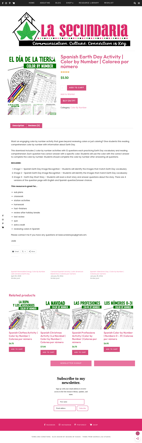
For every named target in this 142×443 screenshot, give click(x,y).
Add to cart (76, 88)
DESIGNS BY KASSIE (73, 437)
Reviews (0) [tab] (34, 125)
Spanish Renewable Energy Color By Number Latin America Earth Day (28, 272)
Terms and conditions (41, 437)
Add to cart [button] (17, 349)
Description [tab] (18, 125)
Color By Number (79, 107)
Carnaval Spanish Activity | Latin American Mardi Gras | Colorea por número (67, 272)
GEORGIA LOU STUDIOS (102, 437)
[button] (52, 58)
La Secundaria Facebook (114, 363)
